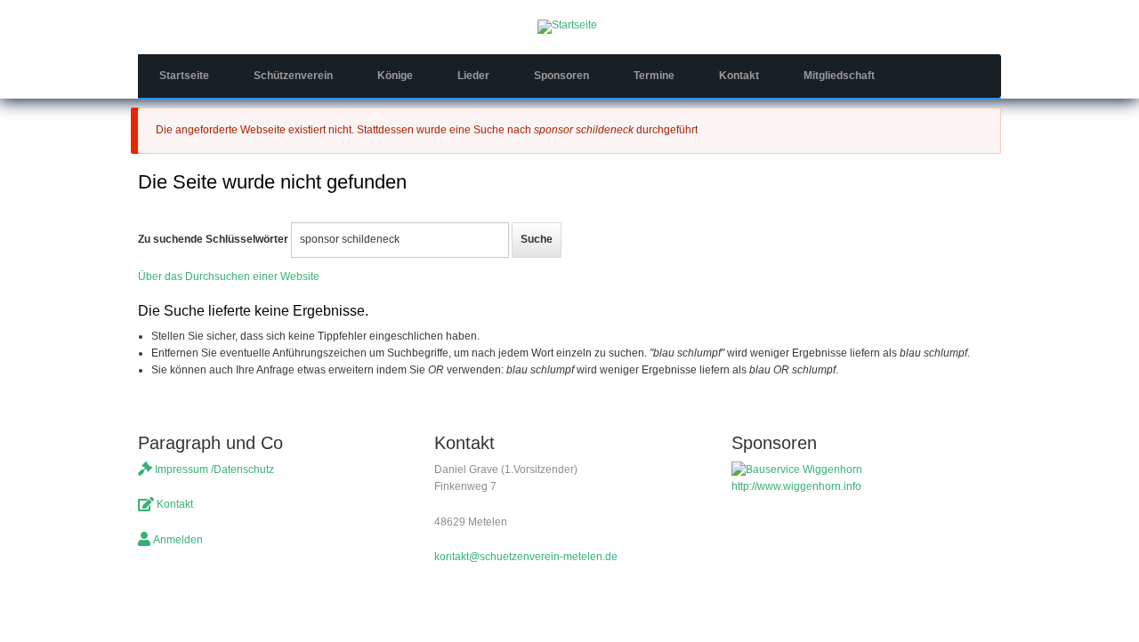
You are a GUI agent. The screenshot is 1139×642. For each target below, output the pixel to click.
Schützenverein (293, 75)
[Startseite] (567, 26)
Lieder (473, 75)
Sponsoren (561, 75)
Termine (654, 75)
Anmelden (178, 540)
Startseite (184, 75)
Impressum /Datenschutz (214, 469)
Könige (395, 75)
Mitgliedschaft (839, 75)
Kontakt (739, 75)
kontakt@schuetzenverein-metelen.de (526, 556)
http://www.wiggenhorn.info (796, 486)
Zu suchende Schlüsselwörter (213, 239)
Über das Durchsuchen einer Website (228, 276)
